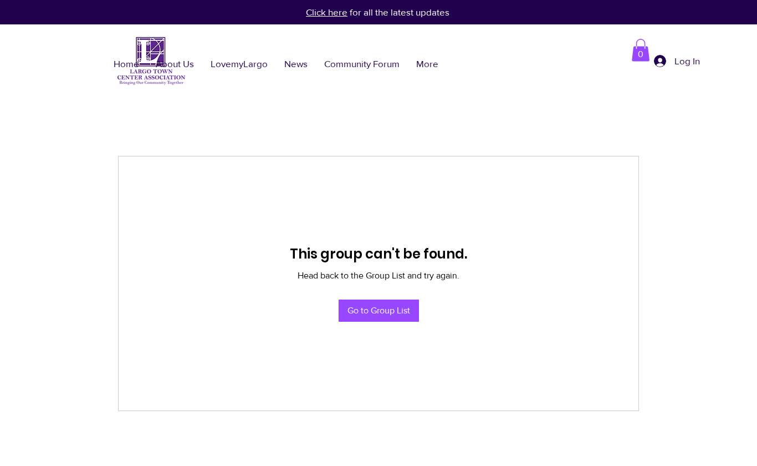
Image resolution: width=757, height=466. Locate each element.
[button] (640, 50)
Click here (326, 12)
